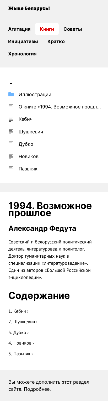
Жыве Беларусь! (29, 8)
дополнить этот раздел (62, 382)
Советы (72, 29)
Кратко (56, 41)
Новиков (22, 343)
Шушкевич (24, 321)
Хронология (22, 53)
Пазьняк (21, 353)
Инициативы (23, 41)
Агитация (19, 29)
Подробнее (37, 389)
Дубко (19, 332)
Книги (47, 29)
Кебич (19, 311)
